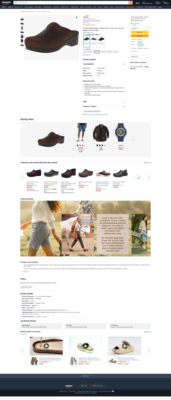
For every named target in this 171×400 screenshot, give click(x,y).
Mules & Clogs (46, 11)
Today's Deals (74, 7)
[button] (4, 7)
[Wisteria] (77, 145)
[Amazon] (6, 2)
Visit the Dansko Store (89, 19)
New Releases (47, 7)
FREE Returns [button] (87, 32)
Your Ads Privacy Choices (105, 391)
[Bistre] (82, 145)
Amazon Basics (28, 7)
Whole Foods (65, 7)
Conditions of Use (63, 391)
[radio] (22, 19)
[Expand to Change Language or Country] (90, 386)
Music (111, 7)
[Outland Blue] (102, 145)
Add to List (135, 56)
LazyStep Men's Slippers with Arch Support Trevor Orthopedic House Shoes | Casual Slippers (89, 359)
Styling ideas (27, 119)
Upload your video (26, 287)
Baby (160, 7)
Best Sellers (38, 7)
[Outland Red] (100, 145)
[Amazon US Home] (69, 386)
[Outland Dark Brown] (97, 145)
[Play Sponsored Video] (46, 346)
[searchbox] (73, 2)
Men (36, 11)
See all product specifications (92, 111)
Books (82, 7)
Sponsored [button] (22, 334)
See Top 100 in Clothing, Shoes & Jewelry (67, 312)
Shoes (40, 11)
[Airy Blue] (80, 145)
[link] (34, 183)
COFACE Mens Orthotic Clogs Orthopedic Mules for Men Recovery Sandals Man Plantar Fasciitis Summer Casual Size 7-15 (128, 359)
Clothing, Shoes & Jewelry (27, 11)
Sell (95, 7)
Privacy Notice (72, 391)
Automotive (140, 7)
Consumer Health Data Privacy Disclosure (87, 391)
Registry (106, 7)
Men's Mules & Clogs (33, 314)
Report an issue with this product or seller (96, 114)
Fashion (99, 7)
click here (65, 310)
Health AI (10, 7)
